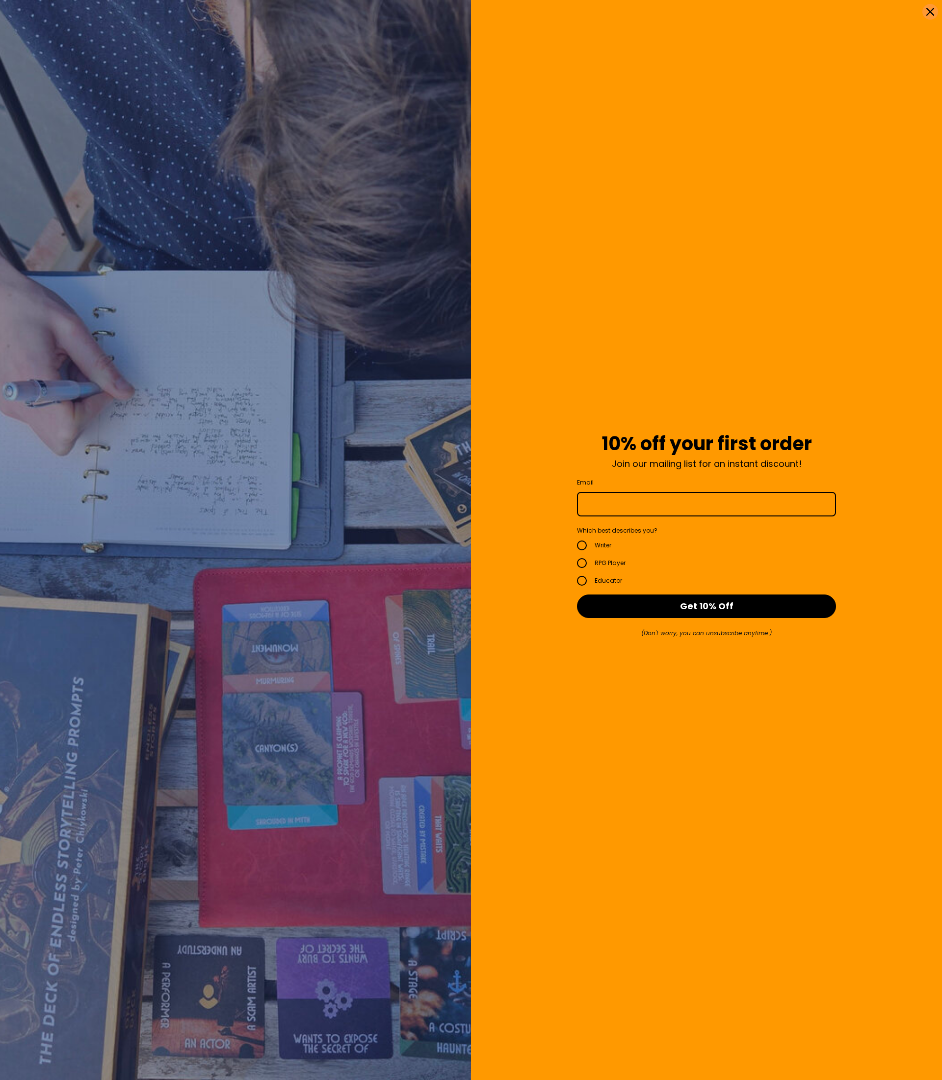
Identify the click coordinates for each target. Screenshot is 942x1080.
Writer (603, 545)
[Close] (930, 12)
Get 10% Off (706, 606)
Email (585, 482)
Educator (608, 580)
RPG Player (610, 563)
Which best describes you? (617, 530)
